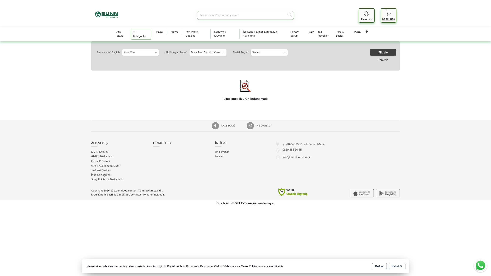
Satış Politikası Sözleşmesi (107, 179)
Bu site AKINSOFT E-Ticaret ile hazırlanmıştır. (245, 203)
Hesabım (366, 19)
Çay (311, 31)
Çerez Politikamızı (252, 266)
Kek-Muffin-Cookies (192, 33)
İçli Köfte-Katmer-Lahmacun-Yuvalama (260, 33)
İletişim (219, 156)
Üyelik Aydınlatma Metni (105, 165)
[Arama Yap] (289, 15)
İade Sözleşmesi (101, 174)
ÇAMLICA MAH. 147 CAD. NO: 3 (304, 143)
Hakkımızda (222, 151)
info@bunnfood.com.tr (296, 157)
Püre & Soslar (340, 33)
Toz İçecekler (323, 33)
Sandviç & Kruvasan (220, 33)
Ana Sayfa (119, 33)
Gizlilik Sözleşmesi (102, 156)
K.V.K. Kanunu (100, 151)
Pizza (357, 31)
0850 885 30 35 (292, 149)
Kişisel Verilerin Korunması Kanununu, (190, 266)
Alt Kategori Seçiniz (177, 52)
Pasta (159, 31)
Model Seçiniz (241, 52)
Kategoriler (139, 36)
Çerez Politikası (100, 161)
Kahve (174, 31)
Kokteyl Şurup (294, 33)
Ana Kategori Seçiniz (108, 52)
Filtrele (383, 52)
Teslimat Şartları (101, 170)
